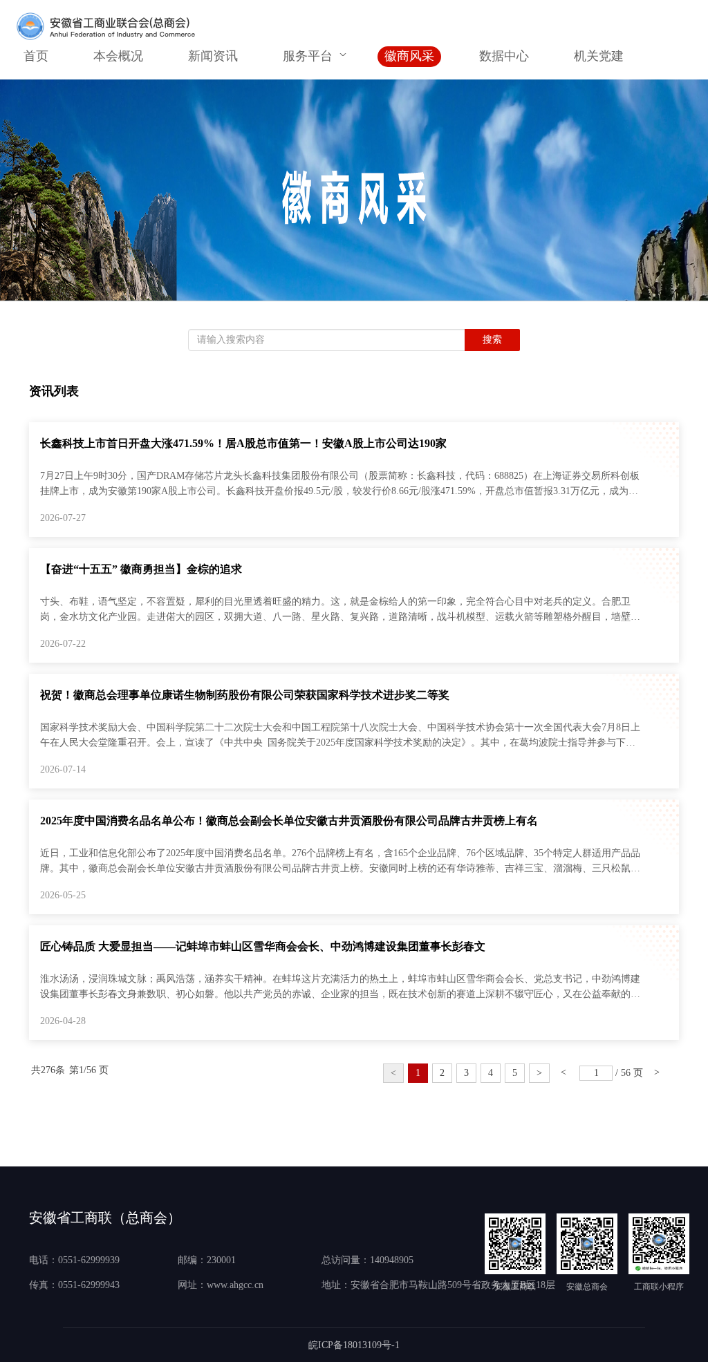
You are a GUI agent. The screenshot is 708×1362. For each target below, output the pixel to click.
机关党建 (599, 56)
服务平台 (308, 56)
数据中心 (504, 56)
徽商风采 (409, 56)
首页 (36, 56)
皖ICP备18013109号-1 (354, 1345)
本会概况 (118, 56)
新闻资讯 (213, 56)
